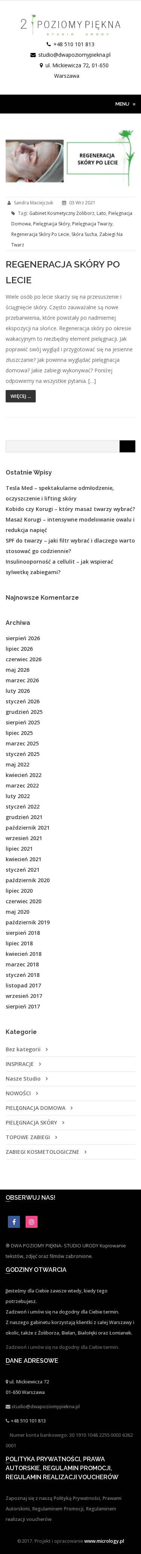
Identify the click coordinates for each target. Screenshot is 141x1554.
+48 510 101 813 (73, 44)
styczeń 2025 (22, 753)
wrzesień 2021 (24, 838)
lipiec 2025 (19, 732)
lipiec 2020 (19, 890)
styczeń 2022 (22, 806)
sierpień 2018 (23, 932)
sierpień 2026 (23, 638)
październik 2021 (28, 827)
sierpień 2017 (23, 1006)
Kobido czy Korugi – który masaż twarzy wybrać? (70, 508)
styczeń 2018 (22, 974)
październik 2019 (28, 922)
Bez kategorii (23, 1049)
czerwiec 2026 (23, 659)
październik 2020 (28, 880)
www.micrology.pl (104, 1541)
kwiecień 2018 (23, 953)
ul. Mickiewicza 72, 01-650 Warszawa (77, 70)
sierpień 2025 (23, 722)
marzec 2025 (22, 743)
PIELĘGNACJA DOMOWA (35, 1107)
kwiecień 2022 (23, 775)
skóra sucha (84, 234)
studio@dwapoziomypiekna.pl (74, 54)
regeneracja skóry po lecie (40, 234)
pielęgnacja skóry (51, 224)
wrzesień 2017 (24, 995)
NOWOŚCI (18, 1093)
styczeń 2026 (22, 701)
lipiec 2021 (19, 848)
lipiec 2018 (19, 943)
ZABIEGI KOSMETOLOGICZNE (42, 1151)
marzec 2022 (22, 785)
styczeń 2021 (22, 869)
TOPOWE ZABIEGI (28, 1137)
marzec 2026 (22, 680)
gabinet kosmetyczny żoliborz (61, 213)
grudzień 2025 (24, 711)
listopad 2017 (23, 985)
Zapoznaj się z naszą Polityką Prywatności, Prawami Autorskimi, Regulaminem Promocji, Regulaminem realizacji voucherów (63, 1508)
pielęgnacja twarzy (92, 224)
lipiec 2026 (19, 648)
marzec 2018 (22, 964)
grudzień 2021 (24, 817)
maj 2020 (17, 911)
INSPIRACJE (20, 1063)
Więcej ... (21, 396)
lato (101, 213)
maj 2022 (17, 764)
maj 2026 (17, 669)
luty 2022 (18, 796)
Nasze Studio (23, 1078)
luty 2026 (18, 690)
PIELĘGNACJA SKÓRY (31, 1122)
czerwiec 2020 (23, 901)
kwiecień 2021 (23, 859)
